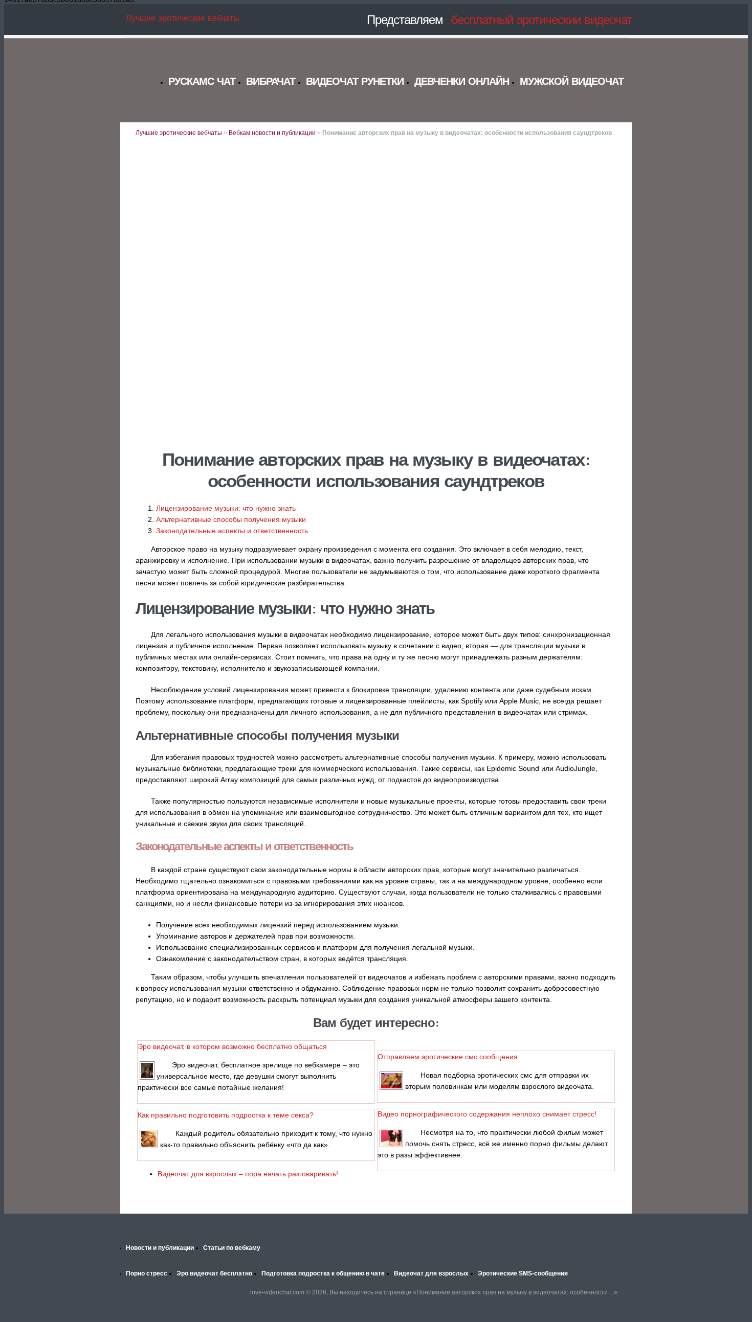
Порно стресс (146, 1273)
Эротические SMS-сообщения (523, 1273)
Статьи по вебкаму (231, 1247)
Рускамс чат (201, 81)
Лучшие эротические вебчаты (182, 17)
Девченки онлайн (461, 81)
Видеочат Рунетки (355, 81)
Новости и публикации (160, 1247)
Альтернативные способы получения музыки (231, 519)
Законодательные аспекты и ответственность (232, 531)
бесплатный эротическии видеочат (541, 19)
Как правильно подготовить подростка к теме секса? (226, 1115)
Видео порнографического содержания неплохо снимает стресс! (487, 1114)
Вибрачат (270, 81)
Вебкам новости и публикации (272, 132)
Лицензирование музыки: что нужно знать (226, 508)
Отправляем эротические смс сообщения (448, 1057)
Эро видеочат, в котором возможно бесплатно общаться (232, 1046)
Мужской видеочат (572, 81)
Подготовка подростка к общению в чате (323, 1273)
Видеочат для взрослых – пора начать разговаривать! (248, 1174)
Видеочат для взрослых (431, 1273)
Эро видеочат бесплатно (214, 1273)
